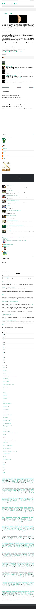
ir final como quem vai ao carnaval (11, 287)
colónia (26, 501)
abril (4, 467)
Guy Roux (29, 527)
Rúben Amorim (7, 576)
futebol (21, 522)
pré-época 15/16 (24, 567)
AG (20, 481)
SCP (22, 577)
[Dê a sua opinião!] (3, 54)
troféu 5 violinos (18, 594)
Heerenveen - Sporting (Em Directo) (7, 414)
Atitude (3, 488)
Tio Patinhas (28, 592)
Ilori (12, 530)
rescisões (29, 573)
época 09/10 (11, 513)
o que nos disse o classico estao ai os (11, 310)
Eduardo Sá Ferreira (9, 511)
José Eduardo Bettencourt (14, 536)
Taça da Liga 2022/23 (25, 586)
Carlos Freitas (30, 497)
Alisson (11, 482)
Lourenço (7, 547)
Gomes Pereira (31, 526)
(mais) (3, 281)
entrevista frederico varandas (10, 314)
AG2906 (30, 481)
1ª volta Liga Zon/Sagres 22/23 (11, 479)
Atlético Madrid (11, 488)
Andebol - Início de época (6, 431)
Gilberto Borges (16, 526)
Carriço (13, 498)
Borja (32, 491)
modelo (4, 554)
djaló (10, 510)
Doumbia (17, 510)
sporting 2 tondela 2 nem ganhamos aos (12, 295)
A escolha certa (5, 395)
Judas (30, 536)
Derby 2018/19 (21, 507)
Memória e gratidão (5, 442)
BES (33, 490)
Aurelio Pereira (26, 488)
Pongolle (24, 565)
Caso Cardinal (25, 498)
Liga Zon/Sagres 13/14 (26, 546)
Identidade (33, 529)
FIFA (13, 520)
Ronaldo (29, 575)
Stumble (18, 51)
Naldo (7, 555)
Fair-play (17, 519)
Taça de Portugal (28, 587)
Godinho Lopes (27, 526)
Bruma (24, 492)
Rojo (26, 575)
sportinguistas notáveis (24, 582)
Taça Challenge (29, 584)
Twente (25, 594)
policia (21, 565)
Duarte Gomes (23, 510)
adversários (13, 481)
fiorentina (32, 520)
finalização (25, 520)
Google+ (14, 51)
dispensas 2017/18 (7, 510)
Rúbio (14, 576)
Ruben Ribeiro (11, 576)
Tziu (27, 594)
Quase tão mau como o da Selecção (7, 425)
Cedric (10, 499)
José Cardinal (4, 536)
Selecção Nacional (30, 577)
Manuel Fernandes (26, 548)
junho (4, 464)
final (20, 520)
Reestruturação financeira (14, 572)
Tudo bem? (4, 437)
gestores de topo (11, 526)
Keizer (9, 537)
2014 (3, 354)
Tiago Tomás (24, 592)
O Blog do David (5, 239)
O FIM (23, 557)
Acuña (29, 480)
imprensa (17, 530)
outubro (4, 367)
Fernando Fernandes (10, 520)
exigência (3, 519)
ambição (20, 482)
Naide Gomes (4, 555)
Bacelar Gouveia (10, 489)
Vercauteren (8, 596)
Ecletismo (30, 510)
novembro (4, 365)
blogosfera (16, 491)
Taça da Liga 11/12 (11, 585)
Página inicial (19, 87)
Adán (33, 480)
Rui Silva (29, 576)
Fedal (33, 519)
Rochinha (17, 575)
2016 (27, 479)
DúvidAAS (4, 456)
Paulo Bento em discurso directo (7, 459)
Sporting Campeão (5, 582)
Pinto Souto (15, 564)
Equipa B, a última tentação (9, 190)
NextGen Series (30, 555)
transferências (25, 593)
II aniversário (9, 530)
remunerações (17, 573)
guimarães (25, 527)
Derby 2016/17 (16, 507)
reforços (26, 572)
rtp (31, 575)
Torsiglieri (15, 593)
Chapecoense (15, 500)
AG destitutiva (23, 481)
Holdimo (21, 528)
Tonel (31, 592)
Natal (13, 555)
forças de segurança (13, 521)
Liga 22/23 (31, 538)
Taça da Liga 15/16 (27, 585)
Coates (18, 501)
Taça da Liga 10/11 (6, 585)
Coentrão (21, 501)
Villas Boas (22, 596)
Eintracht (23, 511)
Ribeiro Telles (22, 574)
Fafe (15, 519)
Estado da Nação (15, 517)
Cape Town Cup (6, 497)
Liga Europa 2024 (10, 544)
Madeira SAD (31, 547)
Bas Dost (29, 489)
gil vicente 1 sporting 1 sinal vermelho (11, 320)
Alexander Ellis (8, 482)
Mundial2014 (25, 554)
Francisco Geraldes (30, 521)
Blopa (19, 491)
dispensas (24, 509)
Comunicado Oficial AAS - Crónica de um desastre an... (10, 376)
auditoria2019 (22, 488)
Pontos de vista (5, 370)
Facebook (7, 51)
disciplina (21, 509)
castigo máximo (31, 498)
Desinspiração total (5, 387)
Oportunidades (5, 429)
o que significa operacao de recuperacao (10, 325)
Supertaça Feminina (31, 583)
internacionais (30, 530)
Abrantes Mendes (14, 480)
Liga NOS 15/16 (31, 544)
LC (25, 537)
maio (4, 465)
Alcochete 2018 (3, 482)
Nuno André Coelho (30, 556)
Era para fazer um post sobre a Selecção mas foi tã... (9, 439)
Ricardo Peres (26, 574)
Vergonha (12, 596)
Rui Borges (17, 576)
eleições (26, 511)
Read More (17, 68)
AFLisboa (18, 481)
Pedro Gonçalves (6, 563)
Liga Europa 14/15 (6, 543)
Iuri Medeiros (16, 531)
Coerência (24, 501)
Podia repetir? (5, 375)
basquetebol (32, 489)
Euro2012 (18, 518)
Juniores (3, 537)
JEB (5, 532)
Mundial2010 (21, 554)
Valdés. (3, 595)
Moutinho (18, 554)
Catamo (3, 499)
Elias (18, 512)
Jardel (33, 531)
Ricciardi (30, 574)
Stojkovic (6, 583)
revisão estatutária (7, 574)
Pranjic (22, 566)
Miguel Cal (12, 553)
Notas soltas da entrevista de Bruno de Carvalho (12, 195)
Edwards (13, 511)
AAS (8, 480)
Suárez (8, 583)
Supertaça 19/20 (22, 583)
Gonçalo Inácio (3, 527)
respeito (32, 573)
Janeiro (31, 531)
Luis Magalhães (20, 547)
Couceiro (32, 503)
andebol (23, 482)
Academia (18, 480)
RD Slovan (3, 572)
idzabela (6, 530)
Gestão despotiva (7, 526)
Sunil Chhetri (14, 583)
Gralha (11, 527)
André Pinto (24, 483)
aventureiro (5, 489)
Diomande (30, 508)
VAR (9, 595)
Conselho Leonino (24, 502)
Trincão (12, 594)
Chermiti (21, 500)
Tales (28, 591)
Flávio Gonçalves (4, 521)
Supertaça (18, 583)
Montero (15, 554)
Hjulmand (18, 528)
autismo (30, 488)
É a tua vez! (4, 401)
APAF (22, 484)
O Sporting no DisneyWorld (6, 379)
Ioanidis (7, 531)
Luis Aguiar (13, 547)
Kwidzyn (18, 537)
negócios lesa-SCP (23, 555)
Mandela (7, 548)
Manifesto (18, 548)
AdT (10, 481)
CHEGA (19, 500)
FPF (21, 521)
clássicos (14, 501)
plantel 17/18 (22, 564)
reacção (6, 572)
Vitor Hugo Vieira (4, 301)
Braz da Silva (17, 492)
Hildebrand (12, 528)
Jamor (29, 531)
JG (2, 277)
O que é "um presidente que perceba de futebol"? (12, 220)
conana (3, 325)
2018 (3, 347)
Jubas (28, 536)
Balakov (13, 489)
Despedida (6, 508)
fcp (27, 519)
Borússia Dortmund (4, 492)
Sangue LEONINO (5, 251)
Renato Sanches (25, 573)
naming (9, 555)
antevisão (16, 484)
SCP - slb (4, 404)
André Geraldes (12, 483)
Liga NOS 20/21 (26, 545)
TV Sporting (22, 594)
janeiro (4, 472)
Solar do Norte (6, 581)
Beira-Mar (25, 490)
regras (29, 572)
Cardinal (12, 497)
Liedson (22, 538)
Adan (31, 480)
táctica (26, 591)
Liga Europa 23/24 (20, 544)
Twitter (11, 51)
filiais (18, 520)
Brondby (21, 492)
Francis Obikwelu (25, 521)
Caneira (2, 497)
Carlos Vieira (10, 498)
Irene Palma (13, 531)
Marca (30, 548)
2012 (3, 357)
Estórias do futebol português (26, 517)
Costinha (28, 503)
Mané (9, 548)
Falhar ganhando (5, 245)
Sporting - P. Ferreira (5, 426)
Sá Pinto (32, 576)
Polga (19, 565)
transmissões (28, 593)
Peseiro (3, 564)
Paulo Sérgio (9, 562)
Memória (3, 552)
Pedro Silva (29, 563)
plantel (18, 564)
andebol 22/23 (27, 482)
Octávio (32, 557)
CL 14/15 (32, 500)
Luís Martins (24, 547)
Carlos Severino (6, 498)
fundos (18, 522)
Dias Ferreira (21, 508)
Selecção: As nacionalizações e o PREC (8, 445)
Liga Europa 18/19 (22, 543)
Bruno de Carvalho (9, 493)
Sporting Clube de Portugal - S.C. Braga (11, 75)
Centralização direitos (14, 499)
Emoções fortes (5, 398)
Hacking (2, 528)
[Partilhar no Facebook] (5, 54)
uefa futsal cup (30, 594)
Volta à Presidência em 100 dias (7, 423)
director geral (7, 509)
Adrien (8, 481)
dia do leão (13, 508)
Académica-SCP (22, 480)
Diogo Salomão (26, 508)
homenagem (24, 528)
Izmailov (20, 531)
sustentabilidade (9, 584)
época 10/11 (16, 513)
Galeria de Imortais (5, 417)
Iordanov (10, 531)
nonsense (6, 556)
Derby (13, 507)
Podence (17, 565)
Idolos (3, 530)
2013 (3, 355)
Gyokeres (32, 527)
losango (4, 547)
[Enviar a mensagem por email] (2, 54)
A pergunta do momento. (6, 409)
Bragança (12, 492)
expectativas (6, 519)
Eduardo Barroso (4, 511)
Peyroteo (6, 564)
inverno (33, 530)
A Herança (4, 392)
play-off (3, 565)
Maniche (15, 548)
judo (32, 536)
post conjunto (12, 566)
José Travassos (20, 536)
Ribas (18, 574)
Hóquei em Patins (29, 528)
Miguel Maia (19, 553)
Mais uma (4, 434)
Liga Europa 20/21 (31, 543)
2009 (3, 362)
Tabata (23, 584)
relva (8, 573)
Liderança (19, 538)
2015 (3, 352)
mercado (9, 552)
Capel (9, 497)
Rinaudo (5, 575)
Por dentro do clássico (6, 381)
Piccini (9, 564)
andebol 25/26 (7, 483)
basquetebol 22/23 (5, 490)
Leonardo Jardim (14, 538)
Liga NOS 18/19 (15, 545)
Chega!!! (4, 373)
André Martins (20, 483)
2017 (3, 349)
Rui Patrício (25, 576)
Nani (11, 555)
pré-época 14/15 (18, 567)
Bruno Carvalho (31, 492)
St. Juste (31, 582)
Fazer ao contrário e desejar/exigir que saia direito (12, 200)
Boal (21, 491)
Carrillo (16, 498)
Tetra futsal (14, 592)
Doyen (20, 510)
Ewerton (32, 518)
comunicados (16, 502)
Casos (28, 498)
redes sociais (9, 572)
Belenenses (28, 490)
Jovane (24, 536)
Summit (11, 583)
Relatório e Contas (4, 573)
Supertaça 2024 (26, 583)
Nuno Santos (10, 557)
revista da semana (13, 574)
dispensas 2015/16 (29, 509)
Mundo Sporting (29, 554)
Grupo (19, 527)
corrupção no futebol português (12, 503)
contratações (28, 502)
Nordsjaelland (10, 556)
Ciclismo (29, 500)
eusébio (27, 518)
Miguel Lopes (16, 553)
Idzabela (4, 151)
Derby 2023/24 (29, 507)
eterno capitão (11, 518)
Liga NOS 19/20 (20, 545)
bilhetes (11, 491)
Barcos (26, 489)
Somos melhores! (8, 205)
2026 (3, 334)
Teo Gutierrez (5, 592)
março (4, 469)
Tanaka (30, 591)
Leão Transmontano (6, 155)
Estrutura (8, 518)
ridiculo (32, 574)
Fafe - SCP (4, 389)
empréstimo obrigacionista (31, 512)
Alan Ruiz (32, 481)
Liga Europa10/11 (25, 544)
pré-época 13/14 (12, 567)
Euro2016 (21, 518)
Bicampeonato (7, 491)
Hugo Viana (26, 529)
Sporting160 (15, 582)
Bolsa (30, 491)
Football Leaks (8, 521)
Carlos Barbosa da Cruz (20, 497)
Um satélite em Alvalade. (7, 13)
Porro (5, 566)
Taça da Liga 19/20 (15, 586)
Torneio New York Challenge (9, 593)
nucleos (23, 556)
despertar (10, 508)
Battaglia (22, 490)
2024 (3, 337)
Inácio (20, 530)
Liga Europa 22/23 (15, 544)
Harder (5, 528)
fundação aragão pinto (8, 522)
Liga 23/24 (3, 539)
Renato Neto (21, 573)
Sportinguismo (19, 582)
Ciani (26, 500)
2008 (3, 474)
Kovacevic (15, 537)
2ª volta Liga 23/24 (31, 479)
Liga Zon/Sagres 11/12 (11, 546)
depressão (10, 507)
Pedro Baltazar (30, 562)
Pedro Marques (17, 563)
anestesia (32, 483)
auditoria (18, 488)
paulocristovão (14, 562)
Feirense (6, 520)
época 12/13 (24, 513)
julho (4, 462)
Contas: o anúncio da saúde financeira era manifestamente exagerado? (15, 225)
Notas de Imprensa (16, 556)
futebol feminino (30, 522)
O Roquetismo (26, 557)
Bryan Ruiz (24, 493)
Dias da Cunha (17, 508)
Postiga (16, 566)
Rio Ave (8, 575)
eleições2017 (8, 512)
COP (31, 502)
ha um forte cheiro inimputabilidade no (13, 301)
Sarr (10, 577)
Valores (6, 595)
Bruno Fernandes (16, 493)
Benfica (31, 490)
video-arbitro (15, 596)
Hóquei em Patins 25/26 (14, 529)
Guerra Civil (22, 527)
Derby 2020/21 (25, 507)
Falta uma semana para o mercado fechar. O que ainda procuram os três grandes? (16, 240)
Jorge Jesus (21, 535)
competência (32, 501)
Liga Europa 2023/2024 (4, 544)
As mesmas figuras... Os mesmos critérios (8, 384)
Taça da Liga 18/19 (10, 586)
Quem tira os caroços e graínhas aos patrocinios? (9, 440)
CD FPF (5, 499)
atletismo (15, 488)
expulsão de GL (10, 519)
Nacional (33, 554)
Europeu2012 (24, 518)
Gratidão (14, 527)
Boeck (26, 491)
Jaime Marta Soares (25, 531)
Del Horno (3, 507)
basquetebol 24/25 (10, 490)
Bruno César (5, 493)
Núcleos (26, 556)
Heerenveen (8, 528)
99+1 (3, 428)
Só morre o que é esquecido (6, 454)
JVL (3, 152)
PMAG (14, 565)
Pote (18, 566)
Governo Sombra (8, 527)
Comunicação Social (10, 502)
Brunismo (27, 492)
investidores (4, 531)
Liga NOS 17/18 (9, 545)
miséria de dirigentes (24, 553)
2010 (3, 360)
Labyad (21, 537)
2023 (3, 339)
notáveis (20, 556)
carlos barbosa (15, 497)
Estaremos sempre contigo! (6, 420)
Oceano (30, 557)
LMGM (4, 154)
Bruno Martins (5, 148)
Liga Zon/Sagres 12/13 (18, 546)
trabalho (21, 593)
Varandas (11, 595)
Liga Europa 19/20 (27, 543)
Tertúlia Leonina (10, 592)
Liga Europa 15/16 (11, 543)
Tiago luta (3, 314)
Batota (19, 490)
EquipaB (11, 516)
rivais (13, 575)
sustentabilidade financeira (16, 584)
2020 (3, 344)
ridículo (2, 575)
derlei (32, 507)
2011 (3, 359)
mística (28, 553)
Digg (21, 51)
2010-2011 (25, 479)
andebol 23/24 (31, 482)
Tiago (16, 592)
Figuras (16, 520)
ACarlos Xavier (26, 480)
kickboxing (12, 537)
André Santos (28, 483)
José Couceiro (8, 536)
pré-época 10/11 (29, 566)
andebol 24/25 (3, 483)
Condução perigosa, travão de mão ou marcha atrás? (10, 451)
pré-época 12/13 (7, 567)
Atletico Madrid (7, 488)
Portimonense (8, 566)
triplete (14, 594)
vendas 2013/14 (21, 595)
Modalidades (32, 553)
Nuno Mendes (6, 557)
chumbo (24, 500)
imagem (14, 530)
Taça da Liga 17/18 (5, 586)
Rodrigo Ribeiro (20, 575)
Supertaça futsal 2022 (4, 584)
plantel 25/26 (29, 564)
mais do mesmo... (5, 378)
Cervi (18, 499)
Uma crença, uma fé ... (6, 450)
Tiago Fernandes (20, 592)
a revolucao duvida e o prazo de (8, 277)
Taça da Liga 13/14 (17, 585)
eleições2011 (31, 511)
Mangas (12, 548)
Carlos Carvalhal (26, 497)
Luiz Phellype (28, 547)
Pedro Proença (26, 563)
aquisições (3, 485)
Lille (30, 546)
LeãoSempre (4, 295)
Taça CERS (25, 584)
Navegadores (18, 555)
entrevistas (4, 513)
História (15, 528)
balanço (16, 489)
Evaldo (30, 518)
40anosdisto (3, 480)
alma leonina (15, 482)
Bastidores (14, 490)
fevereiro (4, 470)
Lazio (23, 537)
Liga (24, 538)
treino (4, 594)
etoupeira (15, 518)
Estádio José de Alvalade (9, 517)
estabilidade (3, 517)
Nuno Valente (18, 557)
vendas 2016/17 (30, 595)
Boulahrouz (8, 492)
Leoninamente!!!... (6, 246)
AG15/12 (27, 481)
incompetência (24, 530)
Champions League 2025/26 (10, 500)
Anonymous (3, 287)
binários (13, 491)
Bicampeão (4, 491)
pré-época (25, 566)
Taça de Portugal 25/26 (14, 591)
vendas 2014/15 (25, 595)
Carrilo (18, 498)
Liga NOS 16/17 (4, 545)
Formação (17, 521)
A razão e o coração (8, 230)
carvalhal (21, 498)
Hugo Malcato (5, 149)
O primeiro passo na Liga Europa (7, 415)
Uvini (33, 594)
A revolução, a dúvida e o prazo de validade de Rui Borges (13, 210)
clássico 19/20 (6, 501)
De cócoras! (7, 61)
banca (24, 489)
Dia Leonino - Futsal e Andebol (7, 448)
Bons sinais (8, 251)
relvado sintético (13, 573)
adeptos (4, 481)
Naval (16, 555)
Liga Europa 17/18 (17, 543)
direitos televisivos (12, 509)
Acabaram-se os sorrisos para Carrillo (11, 215)
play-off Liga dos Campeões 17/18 (8, 565)
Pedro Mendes (21, 563)
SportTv (28, 582)
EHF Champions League (18, 511)
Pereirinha (33, 563)
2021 (3, 342)
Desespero (3, 508)
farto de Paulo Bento (21, 519)
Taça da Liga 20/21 (20, 586)
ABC (10, 480)
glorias (23, 526)
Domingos (13, 510)
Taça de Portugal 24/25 (8, 591)
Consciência (20, 502)
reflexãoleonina (21, 572)
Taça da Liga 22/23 (31, 586)
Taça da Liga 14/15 (22, 585)
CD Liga (8, 499)
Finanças (29, 520)
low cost (10, 547)
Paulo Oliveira (5, 562)
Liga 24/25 (7, 539)
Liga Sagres (17, 53)
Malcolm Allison (3, 548)
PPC (19, 566)
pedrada (27, 562)
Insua (27, 530)
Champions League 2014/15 (27, 499)
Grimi (16, 527)
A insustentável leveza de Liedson (8, 244)
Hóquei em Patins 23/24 (8, 529)
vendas (17, 595)
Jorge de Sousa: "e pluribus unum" (7, 403)
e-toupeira (27, 510)
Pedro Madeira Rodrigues (12, 563)
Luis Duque (16, 547)
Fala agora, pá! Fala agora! (6, 453)
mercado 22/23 (14, 552)
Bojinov (28, 491)
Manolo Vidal (21, 548)
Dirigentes (17, 509)
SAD (2, 577)
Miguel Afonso (8, 553)
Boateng (23, 491)
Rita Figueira (11, 575)
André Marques (16, 483)
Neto (26, 555)
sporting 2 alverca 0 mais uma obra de (11, 328)
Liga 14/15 (27, 538)
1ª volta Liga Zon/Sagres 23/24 (19, 479)
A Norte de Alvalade (9, 4)
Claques (3, 501)
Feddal (3, 520)
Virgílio (4, 158)
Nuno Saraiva (14, 557)
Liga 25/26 (11, 539)
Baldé (18, 489)
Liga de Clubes (25, 539)
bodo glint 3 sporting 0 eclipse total (11, 305)
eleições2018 (12, 512)
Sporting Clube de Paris (10, 582)
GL (19, 526)
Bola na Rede (5, 237)
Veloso (15, 595)
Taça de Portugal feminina (21, 591)
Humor (29, 529)
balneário (21, 489)
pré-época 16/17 (30, 567)
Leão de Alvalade (14, 53)
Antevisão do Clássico (6, 390)
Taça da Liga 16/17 (32, 585)
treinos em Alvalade (7, 594)
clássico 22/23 (11, 501)
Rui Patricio (21, 576)
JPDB (26, 536)
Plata (32, 564)
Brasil (14, 492)
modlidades (7, 554)
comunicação (5, 502)
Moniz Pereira (11, 554)
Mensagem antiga (31, 87)
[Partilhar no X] (4, 54)
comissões (29, 501)
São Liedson (4, 412)
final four (22, 520)
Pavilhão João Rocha (22, 562)
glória (21, 526)
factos (13, 519)
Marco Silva (5, 549)
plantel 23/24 (26, 564)
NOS (12, 556)
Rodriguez (24, 575)
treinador (32, 593)
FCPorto (30, 519)
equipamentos (15, 516)
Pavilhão (18, 562)
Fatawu (25, 519)
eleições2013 (3, 512)
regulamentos (31, 572)
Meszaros (5, 553)
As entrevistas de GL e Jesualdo (10, 185)
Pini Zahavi (12, 564)
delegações (6, 507)
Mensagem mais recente (5, 87)
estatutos (19, 517)
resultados (3, 574)
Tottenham (18, 593)
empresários (25, 512)
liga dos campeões (30, 539)
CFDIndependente (22, 499)
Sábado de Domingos (6, 406)
